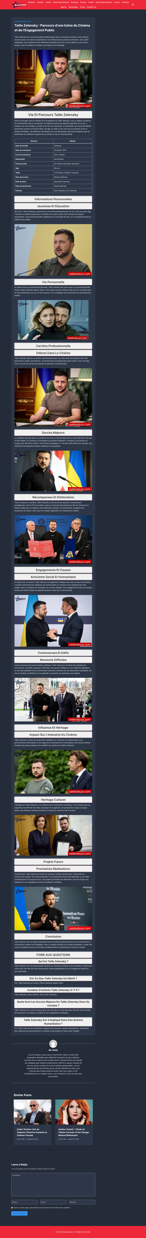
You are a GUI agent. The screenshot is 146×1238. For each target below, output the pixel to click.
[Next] (89, 1123)
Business (31, 2)
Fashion (40, 2)
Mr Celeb (53, 1050)
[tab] (49, 1149)
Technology (73, 7)
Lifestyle (125, 2)
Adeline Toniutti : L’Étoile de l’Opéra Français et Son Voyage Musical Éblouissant (73, 1132)
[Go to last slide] (17, 1123)
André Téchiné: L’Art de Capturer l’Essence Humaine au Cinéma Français (32, 1132)
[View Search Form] (133, 5)
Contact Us (91, 7)
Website (73, 1202)
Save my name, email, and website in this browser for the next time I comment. (42, 1208)
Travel (82, 7)
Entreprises (19, 21)
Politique (27, 21)
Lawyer (117, 2)
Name (15, 1202)
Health (48, 2)
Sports (63, 7)
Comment (16, 1175)
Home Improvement (61, 2)
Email (44, 1202)
